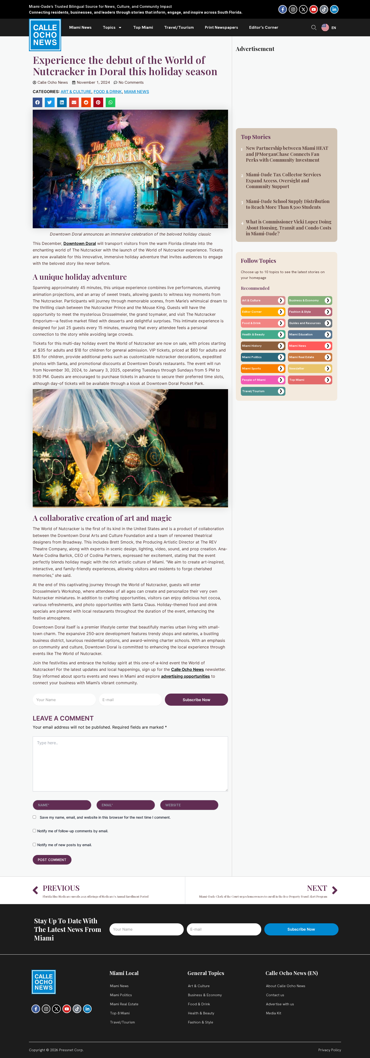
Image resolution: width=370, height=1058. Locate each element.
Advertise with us (280, 1004)
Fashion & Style (200, 1022)
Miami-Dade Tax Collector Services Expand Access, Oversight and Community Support (283, 180)
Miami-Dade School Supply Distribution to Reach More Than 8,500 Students (287, 204)
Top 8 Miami (120, 1013)
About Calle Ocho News (285, 986)
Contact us (275, 995)
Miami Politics (121, 995)
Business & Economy (205, 995)
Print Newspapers (221, 27)
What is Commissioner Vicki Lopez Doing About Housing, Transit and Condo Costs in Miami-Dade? (288, 228)
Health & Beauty (201, 1013)
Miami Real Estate (124, 1004)
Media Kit (273, 1013)
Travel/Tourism (179, 27)
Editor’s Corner (263, 27)
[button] (37, 102)
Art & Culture (76, 91)
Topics (109, 27)
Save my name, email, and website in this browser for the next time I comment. (105, 817)
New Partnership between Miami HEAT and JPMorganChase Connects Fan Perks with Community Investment (287, 154)
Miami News (80, 27)
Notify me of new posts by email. (64, 845)
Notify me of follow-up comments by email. (72, 831)
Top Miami (143, 27)
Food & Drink (108, 91)
